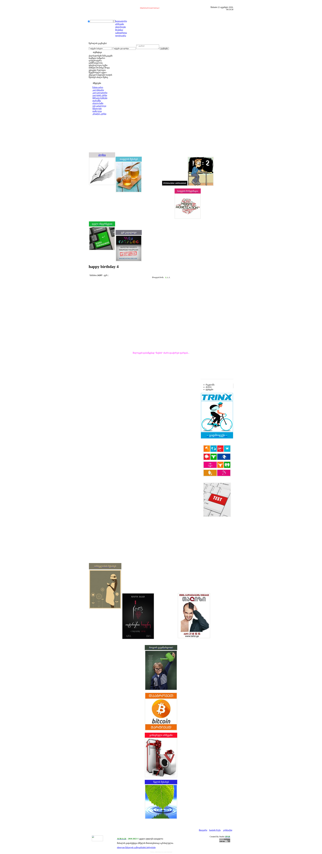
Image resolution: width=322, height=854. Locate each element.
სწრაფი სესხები (99, 98)
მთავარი (203, 830)
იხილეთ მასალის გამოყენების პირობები (136, 847)
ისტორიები (120, 27)
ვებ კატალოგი (99, 106)
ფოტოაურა (120, 36)
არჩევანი (119, 24)
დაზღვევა (97, 111)
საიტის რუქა (215, 830)
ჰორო (209, 387)
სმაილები (97, 109)
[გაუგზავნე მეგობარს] (92, 273)
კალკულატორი (99, 93)
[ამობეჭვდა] (90, 273)
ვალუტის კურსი (99, 95)
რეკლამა (210, 385)
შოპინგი (119, 30)
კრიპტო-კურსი (99, 114)
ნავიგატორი (121, 21)
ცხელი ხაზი (97, 103)
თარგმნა (96, 101)
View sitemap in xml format (161, 852)
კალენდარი (98, 90)
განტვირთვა (121, 33)
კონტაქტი (227, 830)
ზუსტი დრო (97, 87)
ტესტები (209, 389)
